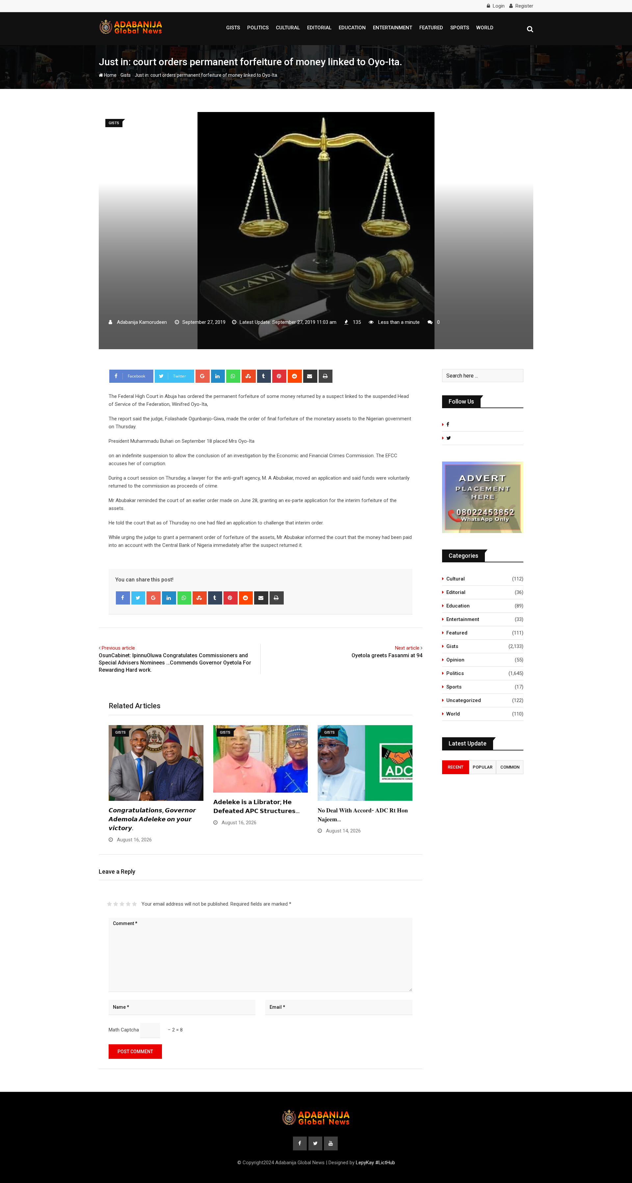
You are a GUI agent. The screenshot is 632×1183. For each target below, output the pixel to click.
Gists (233, 28)
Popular (482, 767)
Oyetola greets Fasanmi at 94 (387, 655)
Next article (407, 648)
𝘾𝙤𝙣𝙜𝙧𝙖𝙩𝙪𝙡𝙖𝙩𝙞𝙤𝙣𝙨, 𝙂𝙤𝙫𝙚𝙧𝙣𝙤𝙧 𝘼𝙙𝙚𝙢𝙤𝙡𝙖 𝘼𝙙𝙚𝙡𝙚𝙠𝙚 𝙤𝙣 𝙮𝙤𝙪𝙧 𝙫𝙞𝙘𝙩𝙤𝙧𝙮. (152, 819)
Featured (431, 28)
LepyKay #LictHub (375, 1163)
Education (352, 28)
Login (499, 6)
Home (110, 75)
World (484, 28)
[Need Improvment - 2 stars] (116, 904)
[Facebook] (123, 598)
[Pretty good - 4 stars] (128, 904)
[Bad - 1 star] (109, 904)
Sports (459, 28)
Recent (455, 767)
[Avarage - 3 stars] (122, 904)
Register (524, 6)
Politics (258, 28)
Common (509, 767)
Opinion (455, 660)
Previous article (118, 648)
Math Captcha (124, 1030)
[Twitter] (138, 598)
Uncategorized (463, 700)
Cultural (288, 28)
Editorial (319, 28)
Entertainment (392, 28)
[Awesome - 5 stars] (134, 904)
